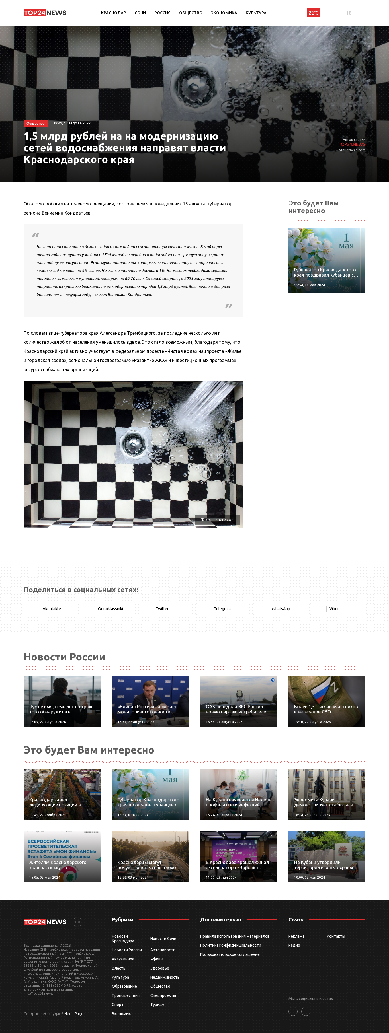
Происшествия (126, 995)
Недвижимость (165, 977)
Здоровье (159, 968)
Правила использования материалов (235, 936)
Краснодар (113, 13)
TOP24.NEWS (351, 144)
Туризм (157, 1004)
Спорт (118, 1004)
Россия (162, 13)
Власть (119, 968)
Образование (124, 986)
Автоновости (162, 950)
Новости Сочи (163, 938)
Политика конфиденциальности (230, 945)
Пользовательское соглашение (230, 954)
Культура (256, 13)
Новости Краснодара (123, 938)
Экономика (224, 13)
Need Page (73, 1013)
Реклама (296, 936)
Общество (190, 13)
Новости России (127, 950)
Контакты (336, 936)
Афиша (156, 959)
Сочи (140, 13)
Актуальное (123, 959)
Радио (294, 945)
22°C (313, 12)
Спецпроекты (163, 995)
